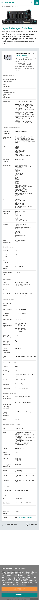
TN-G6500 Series (21, 56)
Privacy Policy (11, 584)
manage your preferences (11, 581)
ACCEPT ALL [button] (19, 595)
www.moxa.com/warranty (25, 517)
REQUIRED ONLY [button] (19, 589)
